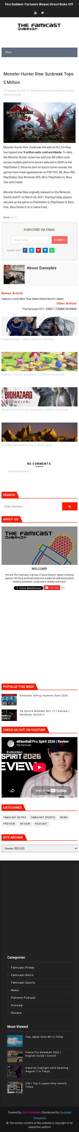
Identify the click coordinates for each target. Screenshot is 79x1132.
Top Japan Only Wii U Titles (44, 1036)
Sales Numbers (12, 94)
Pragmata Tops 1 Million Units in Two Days (28, 339)
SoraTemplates (31, 1112)
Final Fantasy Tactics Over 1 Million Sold (27, 445)
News (70, 90)
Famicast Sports (43, 817)
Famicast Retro (14, 817)
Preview (9, 823)
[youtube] (35, 13)
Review (25, 823)
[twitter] (42, 13)
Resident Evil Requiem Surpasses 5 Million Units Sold (35, 410)
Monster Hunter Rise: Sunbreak (48, 90)
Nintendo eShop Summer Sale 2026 (30, 5)
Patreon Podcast (23, 997)
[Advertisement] (40, 62)
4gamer (13, 217)
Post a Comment (18, 471)
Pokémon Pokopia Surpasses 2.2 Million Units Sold (33, 374)
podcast (41, 823)
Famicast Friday (23, 967)
